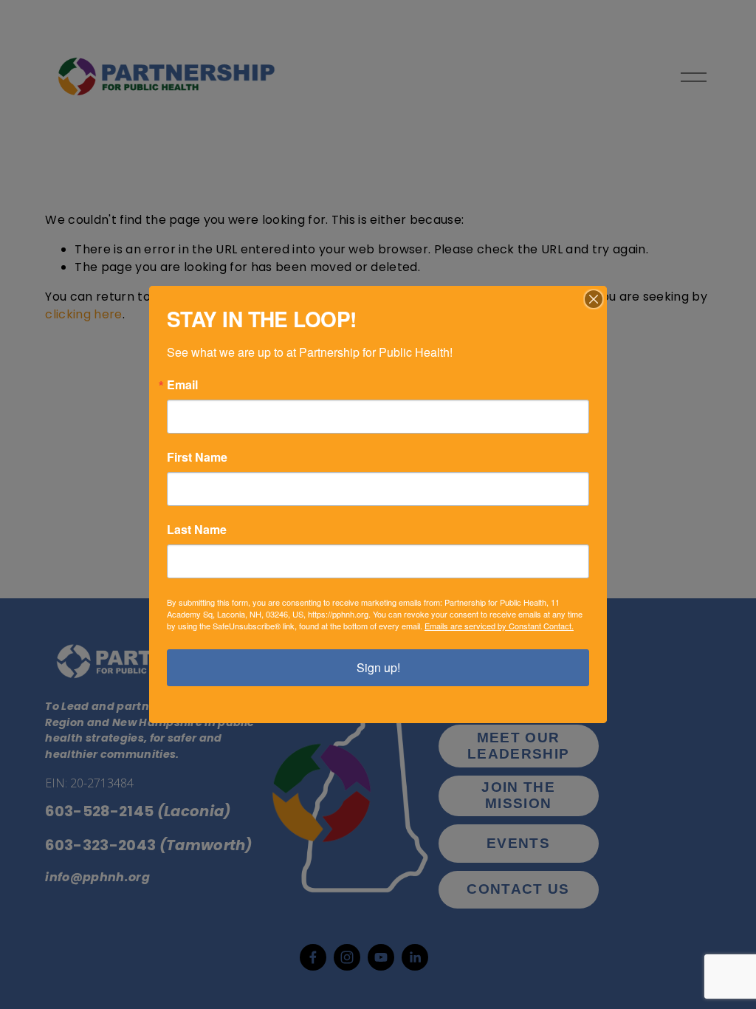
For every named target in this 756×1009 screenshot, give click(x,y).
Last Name (197, 530)
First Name (197, 457)
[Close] (593, 299)
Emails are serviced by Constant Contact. (499, 626)
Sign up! (378, 667)
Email (182, 385)
